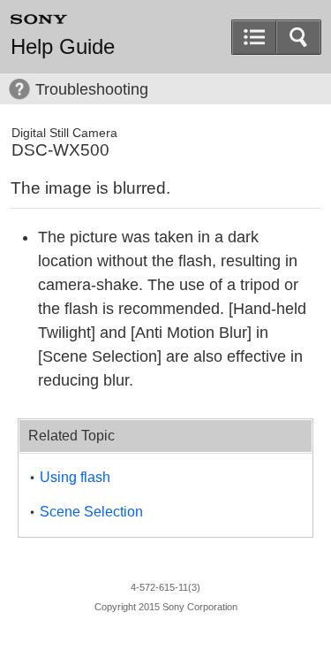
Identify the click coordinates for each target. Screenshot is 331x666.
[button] (298, 37)
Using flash (75, 477)
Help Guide (63, 46)
